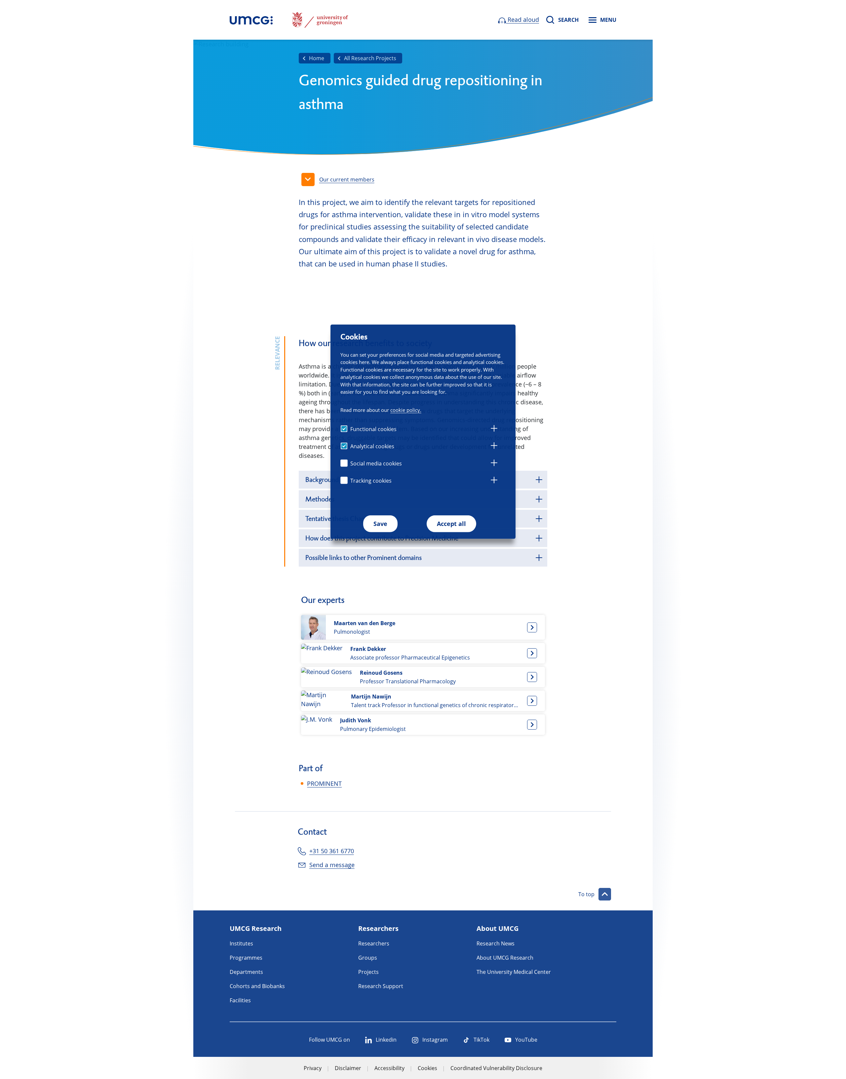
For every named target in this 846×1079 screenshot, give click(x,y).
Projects (368, 972)
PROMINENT (324, 783)
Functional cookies (373, 429)
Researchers (373, 943)
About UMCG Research (505, 957)
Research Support (380, 986)
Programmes (246, 957)
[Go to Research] (251, 19)
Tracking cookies (371, 480)
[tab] (494, 429)
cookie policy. (405, 410)
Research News (496, 943)
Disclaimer (348, 1068)
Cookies (427, 1068)
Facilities (240, 1000)
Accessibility (389, 1068)
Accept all (451, 524)
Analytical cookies (372, 446)
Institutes (241, 943)
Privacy (313, 1068)
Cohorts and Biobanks (257, 986)
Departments (246, 972)
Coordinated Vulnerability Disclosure (496, 1068)
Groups (367, 957)
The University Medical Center (514, 972)
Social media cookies (376, 463)
